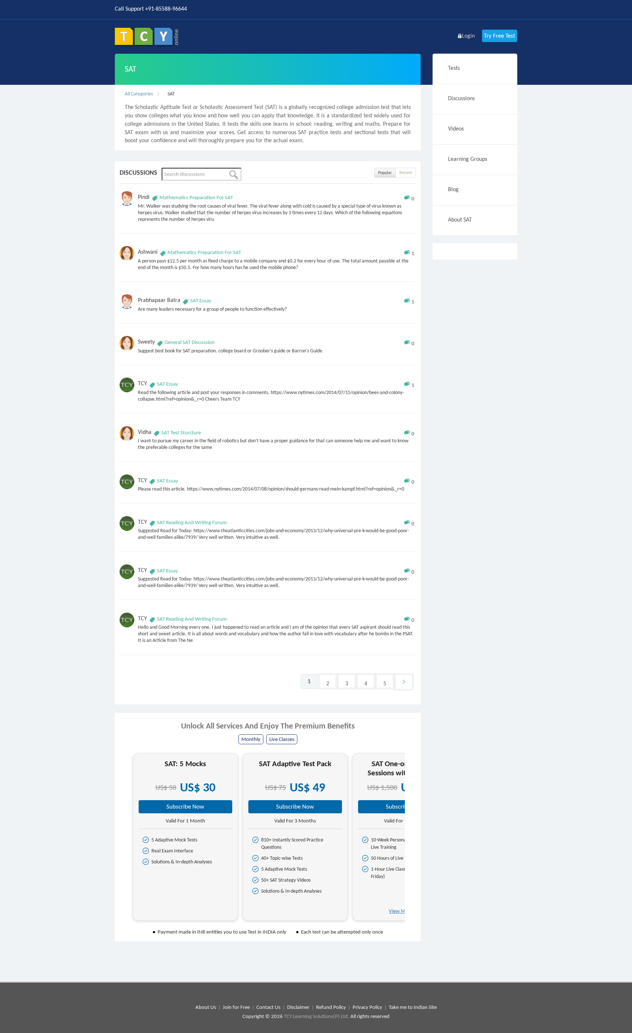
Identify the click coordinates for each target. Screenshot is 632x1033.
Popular (385, 172)
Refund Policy (331, 1007)
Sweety (146, 341)
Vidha (144, 431)
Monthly (250, 739)
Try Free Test (499, 35)
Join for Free (236, 1007)
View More (401, 911)
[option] (185, 837)
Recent (405, 172)
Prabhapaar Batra (159, 299)
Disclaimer (298, 1007)
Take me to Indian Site (413, 1007)
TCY (142, 383)
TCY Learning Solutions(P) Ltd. (316, 1016)
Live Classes (281, 739)
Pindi (144, 196)
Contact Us (268, 1007)
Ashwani (148, 251)
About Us (205, 1007)
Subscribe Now (185, 806)
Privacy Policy (367, 1007)
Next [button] (411, 839)
